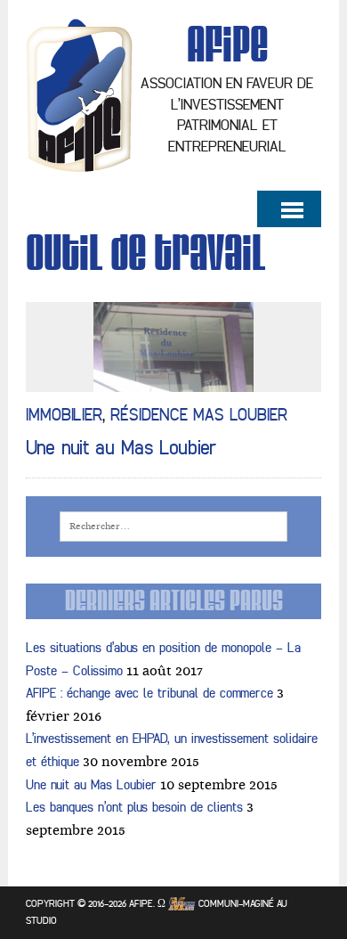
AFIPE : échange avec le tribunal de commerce (149, 693)
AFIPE (141, 903)
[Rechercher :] (174, 525)
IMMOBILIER (64, 415)
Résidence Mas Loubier (198, 415)
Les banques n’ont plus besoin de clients (134, 807)
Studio (41, 920)
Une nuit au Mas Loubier (121, 448)
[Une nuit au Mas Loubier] (173, 380)
